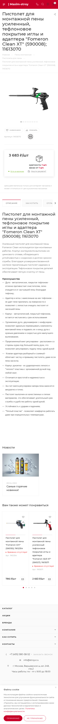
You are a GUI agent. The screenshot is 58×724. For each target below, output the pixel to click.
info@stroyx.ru (31, 660)
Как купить (32, 203)
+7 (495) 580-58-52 (20, 654)
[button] (23, 588)
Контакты (8, 644)
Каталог (7, 608)
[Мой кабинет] (48, 4)
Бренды (7, 623)
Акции (6, 615)
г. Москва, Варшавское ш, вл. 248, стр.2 (31, 667)
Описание (11, 203)
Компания (8, 630)
